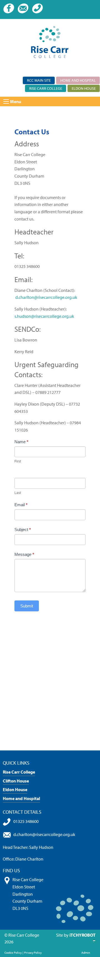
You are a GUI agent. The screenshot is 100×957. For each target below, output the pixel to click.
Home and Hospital (78, 80)
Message (24, 554)
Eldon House (84, 88)
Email (21, 504)
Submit (26, 606)
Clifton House (16, 781)
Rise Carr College (45, 88)
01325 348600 (26, 821)
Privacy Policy (33, 952)
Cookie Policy (13, 952)
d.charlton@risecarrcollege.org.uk (46, 297)
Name (21, 441)
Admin (85, 952)
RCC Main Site (39, 80)
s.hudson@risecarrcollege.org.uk (44, 316)
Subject (22, 529)
